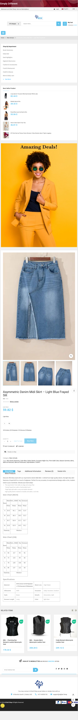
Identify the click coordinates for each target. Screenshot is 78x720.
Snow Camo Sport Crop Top (18, 122)
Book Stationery (8, 50)
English (66, 9)
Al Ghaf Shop (8, 702)
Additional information (33, 471)
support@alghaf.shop (60, 694)
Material (5, 427)
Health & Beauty (8, 72)
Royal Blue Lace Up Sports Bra (19, 112)
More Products (10, 473)
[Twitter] (59, 669)
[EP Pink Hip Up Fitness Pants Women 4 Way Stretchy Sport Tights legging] (6, 135)
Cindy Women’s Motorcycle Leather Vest (64, 641)
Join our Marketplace (22, 9)
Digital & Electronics (9, 61)
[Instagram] (64, 669)
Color (5, 413)
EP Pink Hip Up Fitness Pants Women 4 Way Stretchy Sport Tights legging (31, 133)
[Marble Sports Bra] (6, 105)
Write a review (14, 401)
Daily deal (6, 54)
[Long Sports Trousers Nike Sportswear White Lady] (6, 96)
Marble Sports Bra (15, 101)
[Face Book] (56, 669)
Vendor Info (61, 471)
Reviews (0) (49, 471)
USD (73, 9)
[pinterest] (61, 669)
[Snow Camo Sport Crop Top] (6, 126)
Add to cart (18, 441)
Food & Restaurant (9, 68)
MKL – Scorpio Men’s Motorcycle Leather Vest (37, 641)
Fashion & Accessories (10, 64)
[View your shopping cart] (65, 24)
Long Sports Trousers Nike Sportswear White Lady (24, 94)
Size (4, 420)
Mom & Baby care (8, 75)
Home (2, 38)
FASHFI (37, 462)
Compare (21, 446)
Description (9, 471)
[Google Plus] (67, 669)
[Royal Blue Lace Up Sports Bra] (6, 115)
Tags (19, 471)
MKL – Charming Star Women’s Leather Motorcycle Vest (12, 642)
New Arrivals (10, 38)
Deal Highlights (7, 57)
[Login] (73, 694)
